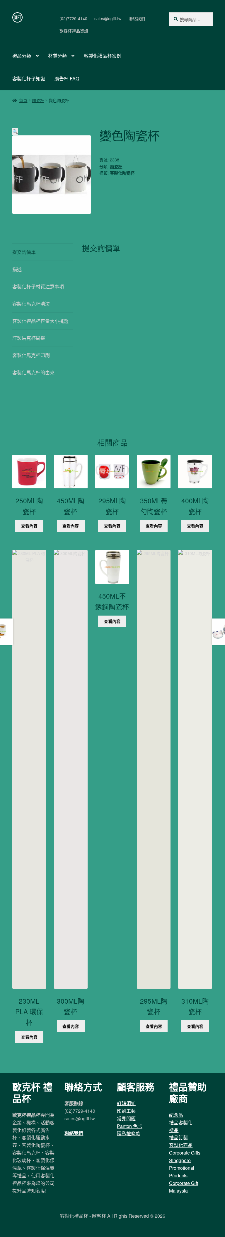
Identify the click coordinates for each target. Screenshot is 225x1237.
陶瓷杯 (38, 100)
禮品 (173, 1130)
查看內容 (29, 526)
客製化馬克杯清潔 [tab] (31, 303)
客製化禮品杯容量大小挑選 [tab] (40, 321)
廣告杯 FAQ (66, 78)
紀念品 (176, 1115)
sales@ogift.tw (107, 18)
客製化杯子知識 (28, 78)
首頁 (23, 100)
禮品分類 (21, 55)
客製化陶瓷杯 (122, 173)
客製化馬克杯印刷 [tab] (31, 355)
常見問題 (126, 1118)
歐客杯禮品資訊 (73, 31)
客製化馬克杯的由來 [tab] (33, 372)
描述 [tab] (17, 269)
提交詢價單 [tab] (24, 252)
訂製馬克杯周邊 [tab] (28, 338)
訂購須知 (126, 1103)
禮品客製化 (180, 1122)
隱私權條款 (128, 1133)
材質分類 (57, 55)
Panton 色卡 (129, 1126)
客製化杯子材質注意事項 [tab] (38, 286)
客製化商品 (180, 1145)
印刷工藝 (126, 1110)
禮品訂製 (178, 1137)
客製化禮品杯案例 (102, 55)
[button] (15, 131)
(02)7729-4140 (73, 18)
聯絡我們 (137, 18)
